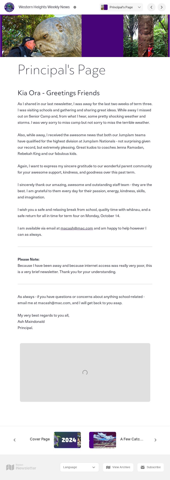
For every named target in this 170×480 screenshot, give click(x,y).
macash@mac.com (77, 228)
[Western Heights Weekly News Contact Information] (75, 7)
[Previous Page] (151, 7)
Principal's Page (121, 7)
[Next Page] (162, 7)
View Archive (121, 467)
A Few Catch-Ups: (131, 439)
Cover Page (40, 439)
